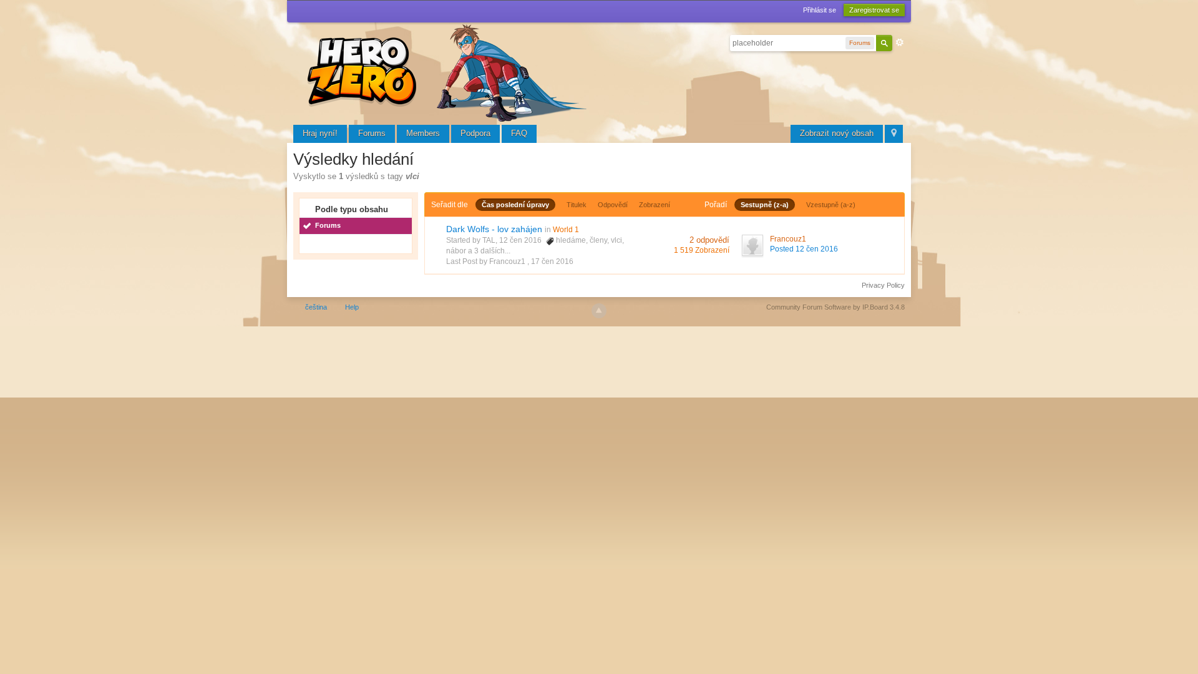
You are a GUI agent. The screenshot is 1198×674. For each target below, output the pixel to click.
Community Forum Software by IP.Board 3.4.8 (835, 307)
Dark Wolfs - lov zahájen (494, 229)
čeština (316, 307)
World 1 (566, 229)
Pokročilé (900, 42)
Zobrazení (654, 204)
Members (423, 133)
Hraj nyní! (320, 133)
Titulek (577, 204)
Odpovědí (613, 204)
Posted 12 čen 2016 (804, 249)
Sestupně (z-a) (765, 204)
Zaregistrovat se (874, 10)
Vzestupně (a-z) (830, 204)
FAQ (519, 133)
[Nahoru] (599, 310)
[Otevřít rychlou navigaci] (894, 134)
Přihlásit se (819, 10)
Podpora (475, 133)
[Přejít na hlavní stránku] (449, 71)
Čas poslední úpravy (515, 204)
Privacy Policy (883, 285)
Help (352, 307)
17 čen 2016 (552, 261)
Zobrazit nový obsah (837, 133)
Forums (372, 133)
